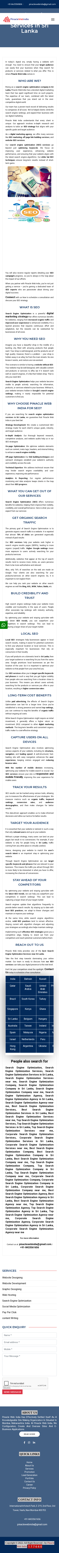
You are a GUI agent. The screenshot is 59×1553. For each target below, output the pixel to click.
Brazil (13, 998)
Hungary (42, 1018)
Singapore (12, 1008)
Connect (10, 297)
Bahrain (28, 978)
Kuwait (42, 978)
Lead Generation (29, 1475)
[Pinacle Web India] (15, 19)
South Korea (28, 998)
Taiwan (28, 1025)
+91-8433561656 (15, 4)
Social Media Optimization (16, 1306)
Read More (29, 1434)
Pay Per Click (9, 1312)
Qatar (12, 985)
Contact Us (29, 1481)
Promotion (30, 1472)
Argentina (28, 1046)
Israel (13, 1039)
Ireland (42, 1025)
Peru (42, 1039)
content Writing (10, 1318)
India (12, 978)
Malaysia (28, 1032)
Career (29, 1485)
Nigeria (42, 1032)
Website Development (14, 1283)
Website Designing (12, 1277)
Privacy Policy (29, 1488)
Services (29, 1469)
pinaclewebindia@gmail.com (42, 4)
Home (29, 1462)
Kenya (28, 1008)
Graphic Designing (11, 1289)
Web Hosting (9, 1295)
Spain (13, 1032)
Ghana (42, 1008)
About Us (29, 1465)
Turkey (42, 998)
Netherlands (28, 1039)
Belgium (28, 1018)
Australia (12, 1025)
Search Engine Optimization (16, 1300)
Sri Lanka (13, 1018)
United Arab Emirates (42, 989)
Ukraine (43, 1046)
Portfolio (29, 1478)
